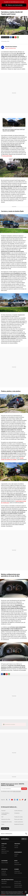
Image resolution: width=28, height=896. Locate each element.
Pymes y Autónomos (18, 873)
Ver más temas (5, 828)
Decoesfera (3, 873)
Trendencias (3, 871)
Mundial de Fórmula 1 (19, 824)
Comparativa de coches (6, 821)
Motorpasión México (18, 887)
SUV (2, 816)
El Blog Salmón (17, 871)
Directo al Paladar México (6, 887)
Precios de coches (18, 819)
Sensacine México (17, 883)
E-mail (18, 37)
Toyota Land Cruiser (7, 155)
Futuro (2, 824)
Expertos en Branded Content (10, 48)
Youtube (12, 800)
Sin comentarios (6, 37)
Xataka (2, 845)
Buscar (26, 833)
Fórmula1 (3, 810)
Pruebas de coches (18, 816)
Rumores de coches (5, 819)
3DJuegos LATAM (17, 881)
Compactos (16, 813)
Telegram (17, 800)
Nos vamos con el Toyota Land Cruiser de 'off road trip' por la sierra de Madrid (13, 130)
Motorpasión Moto (17, 864)
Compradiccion (4, 874)
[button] (11, 46)
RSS (20, 800)
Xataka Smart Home (5, 851)
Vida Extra (16, 847)
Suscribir (24, 788)
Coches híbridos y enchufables (5, 814)
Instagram (15, 800)
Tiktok (25, 800)
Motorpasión (16, 862)
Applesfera (3, 849)
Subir (23, 838)
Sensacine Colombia (18, 885)
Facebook (11, 37)
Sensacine (16, 854)
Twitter (13, 37)
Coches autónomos (18, 821)
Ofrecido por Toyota (7, 127)
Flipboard (15, 37)
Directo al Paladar (4, 862)
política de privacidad (17, 791)
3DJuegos (16, 845)
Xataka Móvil (3, 847)
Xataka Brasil (3, 883)
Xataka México (4, 881)
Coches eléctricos (18, 810)
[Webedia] (5, 839)
